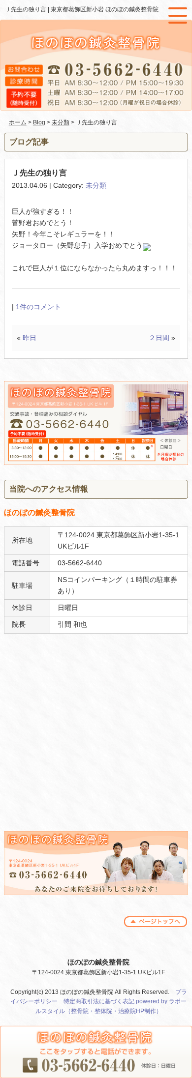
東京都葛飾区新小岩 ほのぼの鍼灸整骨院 (105, 9)
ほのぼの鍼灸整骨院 (98, 962)
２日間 (159, 338)
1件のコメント (38, 307)
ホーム (18, 122)
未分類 (60, 122)
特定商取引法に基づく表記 (99, 1001)
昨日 (29, 338)
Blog (39, 122)
